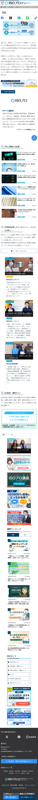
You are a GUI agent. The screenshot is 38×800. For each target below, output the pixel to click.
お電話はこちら (28, 797)
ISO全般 (5, 771)
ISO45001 (11, 773)
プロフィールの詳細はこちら (26, 129)
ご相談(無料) (12, 797)
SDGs (27, 773)
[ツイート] (10, 18)
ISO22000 (24, 771)
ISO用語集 (11, 7)
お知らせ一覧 (5, 785)
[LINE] (27, 18)
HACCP (23, 773)
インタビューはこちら (20, 251)
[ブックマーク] (19, 18)
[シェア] (2, 18)
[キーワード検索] (3, 435)
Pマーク (17, 773)
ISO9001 (11, 771)
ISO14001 (17, 771)
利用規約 (21, 785)
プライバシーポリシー (30, 785)
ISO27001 (30, 771)
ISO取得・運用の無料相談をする (19, 761)
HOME (4, 7)
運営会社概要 (13, 785)
